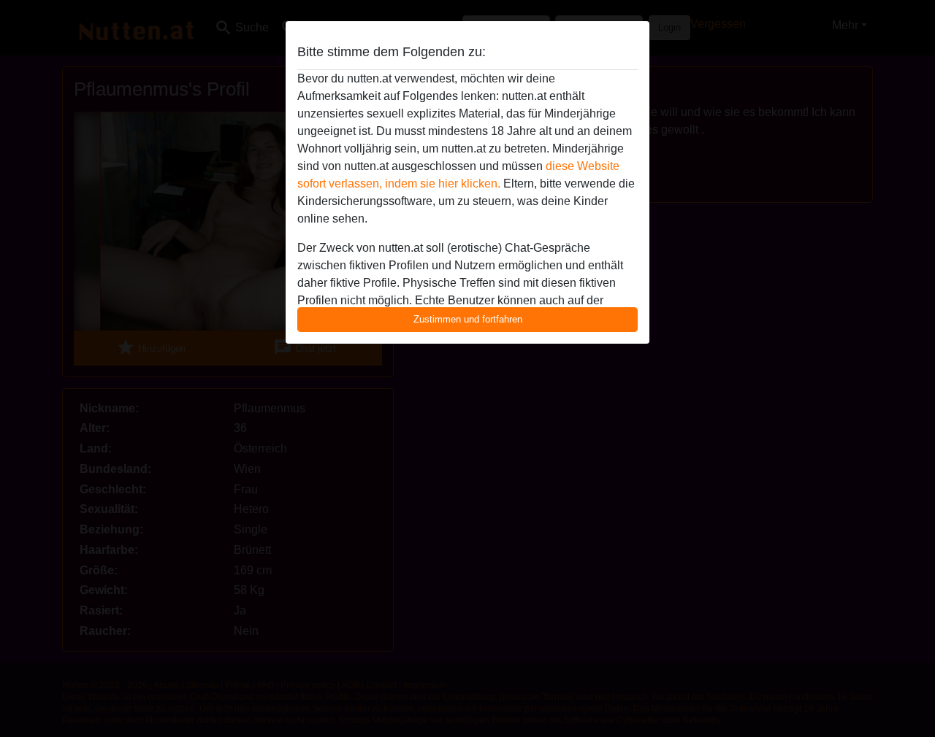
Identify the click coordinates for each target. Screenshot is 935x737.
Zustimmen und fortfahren (467, 319)
